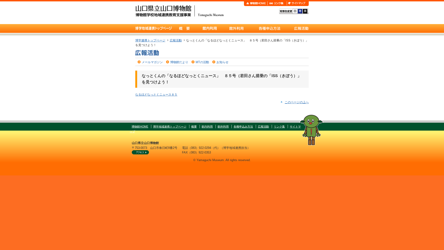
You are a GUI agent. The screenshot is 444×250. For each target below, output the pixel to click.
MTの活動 (202, 62)
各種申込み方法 (243, 126)
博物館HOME (140, 126)
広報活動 (176, 40)
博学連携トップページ (150, 40)
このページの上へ (297, 102)
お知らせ (222, 62)
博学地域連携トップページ (169, 126)
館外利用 (223, 126)
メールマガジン (152, 62)
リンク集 (279, 126)
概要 (194, 126)
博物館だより (179, 62)
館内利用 (207, 126)
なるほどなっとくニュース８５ (156, 94)
